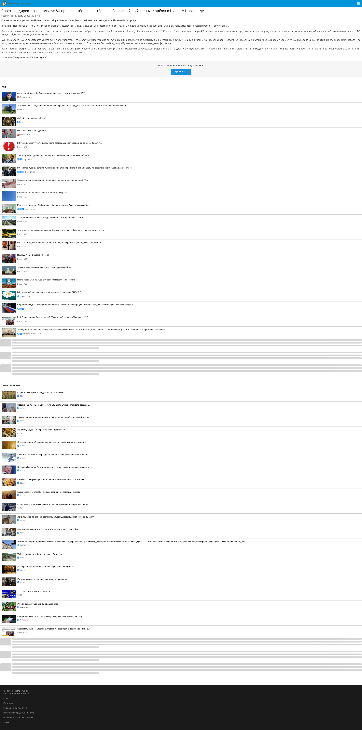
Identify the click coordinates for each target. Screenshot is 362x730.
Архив (6, 722)
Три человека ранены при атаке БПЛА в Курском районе (44, 267)
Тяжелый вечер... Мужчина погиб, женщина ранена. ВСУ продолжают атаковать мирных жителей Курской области (72, 105)
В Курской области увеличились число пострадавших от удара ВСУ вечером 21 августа (59, 143)
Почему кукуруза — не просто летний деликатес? (41, 430)
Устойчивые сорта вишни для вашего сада (37, 604)
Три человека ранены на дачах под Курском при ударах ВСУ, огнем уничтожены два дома (60, 230)
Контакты (8, 703)
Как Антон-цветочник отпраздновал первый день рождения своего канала (53, 454)
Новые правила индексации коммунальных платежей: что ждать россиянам (53, 405)
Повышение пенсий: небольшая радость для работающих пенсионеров (51, 442)
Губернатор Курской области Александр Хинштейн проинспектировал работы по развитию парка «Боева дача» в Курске (74, 168)
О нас (6, 698)
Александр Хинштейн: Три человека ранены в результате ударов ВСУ (51, 93)
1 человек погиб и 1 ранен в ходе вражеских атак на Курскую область (50, 217)
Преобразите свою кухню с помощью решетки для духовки (45, 566)
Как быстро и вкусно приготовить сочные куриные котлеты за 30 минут (51, 479)
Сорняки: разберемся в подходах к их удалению (40, 392)
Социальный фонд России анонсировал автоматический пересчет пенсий (52, 504)
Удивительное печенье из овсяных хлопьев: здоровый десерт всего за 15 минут (55, 517)
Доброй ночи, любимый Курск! (31, 118)
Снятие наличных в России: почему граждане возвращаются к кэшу (49, 616)
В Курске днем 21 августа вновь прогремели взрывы (42, 193)
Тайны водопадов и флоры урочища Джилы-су (39, 554)
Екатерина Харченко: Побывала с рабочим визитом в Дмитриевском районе (53, 205)
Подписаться (181, 72)
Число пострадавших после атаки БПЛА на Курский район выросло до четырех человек (59, 242)
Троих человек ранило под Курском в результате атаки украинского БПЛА (52, 180)
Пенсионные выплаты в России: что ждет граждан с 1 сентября (47, 529)
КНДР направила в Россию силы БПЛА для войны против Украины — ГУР (52, 317)
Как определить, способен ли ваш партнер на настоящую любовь (48, 492)
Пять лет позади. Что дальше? (32, 130)
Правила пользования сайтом (18, 717)
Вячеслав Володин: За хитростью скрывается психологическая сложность (53, 467)
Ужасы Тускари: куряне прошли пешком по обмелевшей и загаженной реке (53, 155)
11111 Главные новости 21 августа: (33, 591)
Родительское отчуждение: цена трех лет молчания (42, 579)
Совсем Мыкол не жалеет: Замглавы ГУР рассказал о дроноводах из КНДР (53, 629)
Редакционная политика (15, 708)
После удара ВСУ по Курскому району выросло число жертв (46, 280)
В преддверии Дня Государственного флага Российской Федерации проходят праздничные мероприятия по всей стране (75, 305)
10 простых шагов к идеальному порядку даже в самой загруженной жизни (53, 417)
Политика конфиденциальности (19, 712)
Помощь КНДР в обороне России (33, 255)
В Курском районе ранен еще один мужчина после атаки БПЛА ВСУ (49, 292)
